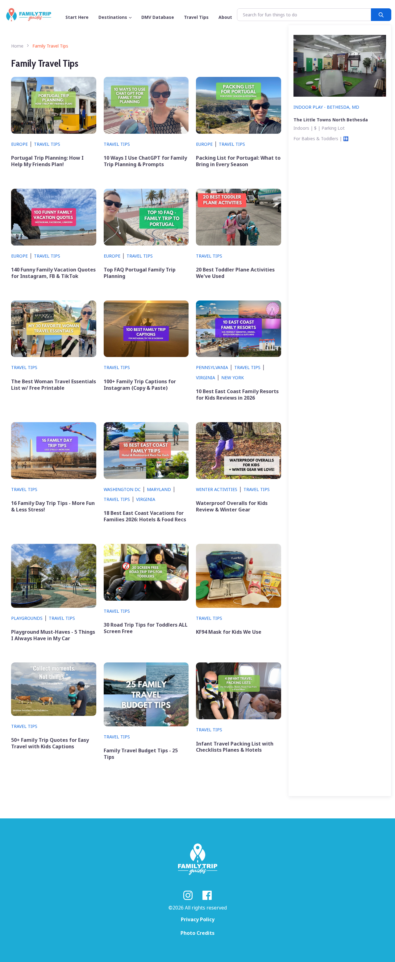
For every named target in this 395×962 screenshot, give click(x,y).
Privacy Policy (197, 919)
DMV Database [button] (157, 17)
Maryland (159, 489)
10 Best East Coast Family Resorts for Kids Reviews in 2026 (237, 394)
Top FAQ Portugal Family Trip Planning (140, 273)
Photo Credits (197, 933)
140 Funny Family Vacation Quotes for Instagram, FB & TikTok (53, 273)
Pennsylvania (212, 367)
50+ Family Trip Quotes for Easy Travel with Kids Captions (50, 743)
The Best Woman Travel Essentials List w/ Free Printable (53, 384)
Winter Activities (216, 489)
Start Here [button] (77, 17)
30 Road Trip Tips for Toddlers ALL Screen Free (146, 628)
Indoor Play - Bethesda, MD (326, 107)
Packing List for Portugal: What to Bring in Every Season (238, 161)
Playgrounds (27, 618)
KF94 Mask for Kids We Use (228, 632)
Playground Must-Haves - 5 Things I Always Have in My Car (53, 635)
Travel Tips (47, 144)
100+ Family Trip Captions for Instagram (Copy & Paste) (140, 384)
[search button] (381, 14)
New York (232, 377)
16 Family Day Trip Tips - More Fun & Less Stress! (53, 506)
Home (17, 46)
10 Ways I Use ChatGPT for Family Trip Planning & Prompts (145, 161)
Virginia (205, 377)
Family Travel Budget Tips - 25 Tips (141, 753)
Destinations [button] (112, 17)
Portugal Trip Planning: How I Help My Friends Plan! (47, 161)
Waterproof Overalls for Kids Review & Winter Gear (232, 506)
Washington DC (122, 489)
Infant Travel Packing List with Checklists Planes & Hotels (234, 747)
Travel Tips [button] (196, 17)
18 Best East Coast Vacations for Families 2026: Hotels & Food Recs (145, 516)
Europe (19, 144)
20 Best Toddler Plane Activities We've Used (235, 273)
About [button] (225, 17)
